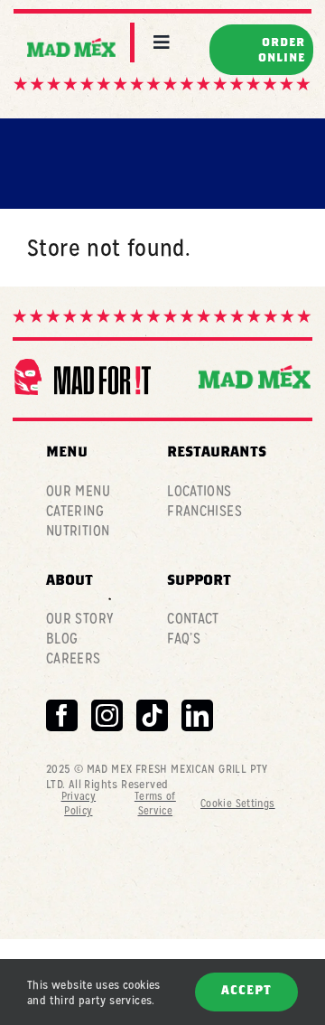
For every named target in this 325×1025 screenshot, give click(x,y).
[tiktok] (152, 715)
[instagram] (107, 715)
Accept (246, 991)
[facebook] (62, 715)
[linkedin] (197, 715)
